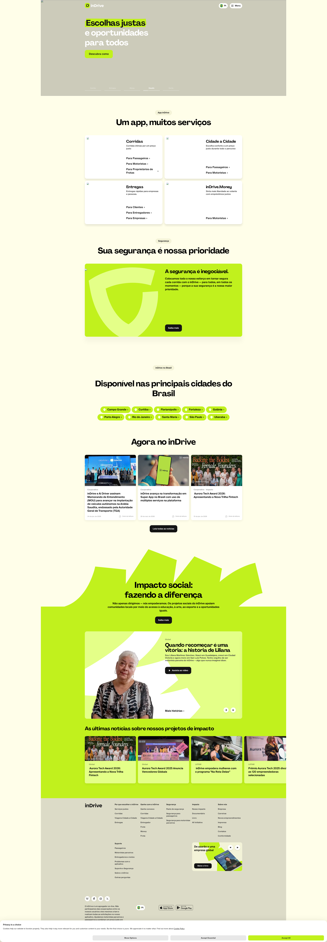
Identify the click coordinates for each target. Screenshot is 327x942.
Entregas (119, 822)
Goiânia (217, 409)
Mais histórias (173, 711)
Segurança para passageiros (173, 815)
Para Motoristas (136, 164)
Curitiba (144, 409)
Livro (194, 818)
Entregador (146, 822)
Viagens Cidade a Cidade (126, 818)
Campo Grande (116, 409)
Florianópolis (169, 409)
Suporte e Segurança (124, 868)
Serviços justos (121, 809)
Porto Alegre (112, 417)
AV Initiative (197, 822)
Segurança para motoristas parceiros (178, 821)
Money (144, 831)
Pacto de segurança (175, 809)
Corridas (118, 813)
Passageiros (120, 848)
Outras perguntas (122, 877)
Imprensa (222, 822)
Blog (220, 827)
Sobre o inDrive (122, 873)
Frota (143, 836)
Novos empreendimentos (229, 818)
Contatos (222, 831)
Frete (143, 827)
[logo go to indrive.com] (94, 5)
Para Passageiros (137, 158)
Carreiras (222, 813)
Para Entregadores (138, 213)
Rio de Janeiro (141, 417)
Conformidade (224, 836)
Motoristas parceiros (124, 852)
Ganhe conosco (147, 809)
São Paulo (196, 417)
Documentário (198, 813)
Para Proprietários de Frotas (139, 171)
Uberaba (219, 417)
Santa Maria (169, 417)
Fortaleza (195, 409)
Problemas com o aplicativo (122, 863)
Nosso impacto (198, 809)
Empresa (222, 809)
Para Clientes (134, 207)
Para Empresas (135, 218)
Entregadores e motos (125, 857)
